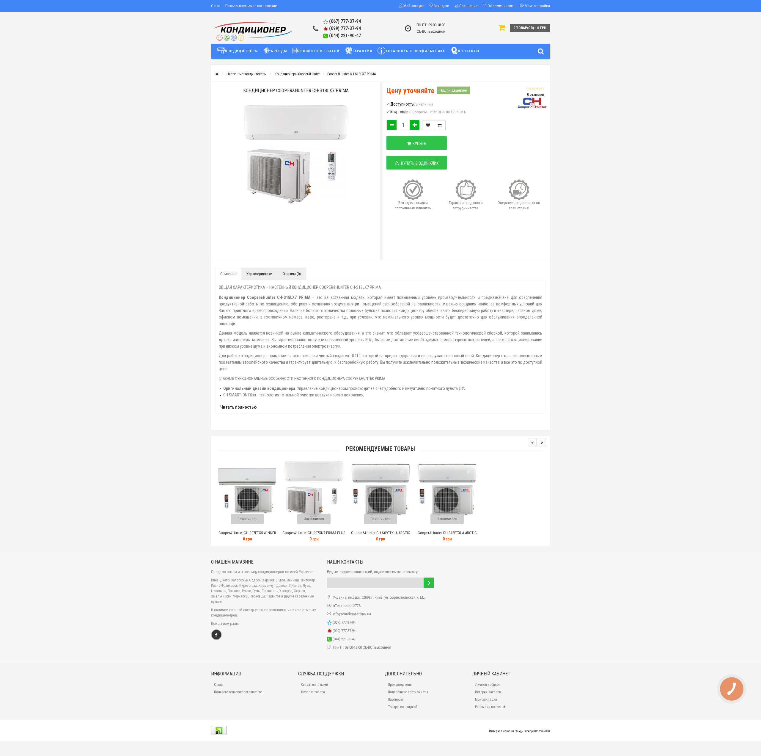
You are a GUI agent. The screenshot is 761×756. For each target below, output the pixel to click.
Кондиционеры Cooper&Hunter (297, 74)
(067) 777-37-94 (344, 21)
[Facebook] (216, 634)
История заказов (488, 692)
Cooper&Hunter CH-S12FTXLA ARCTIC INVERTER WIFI (447, 535)
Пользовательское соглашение (251, 6)
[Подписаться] (429, 583)
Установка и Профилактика (415, 51)
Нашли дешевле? (454, 90)
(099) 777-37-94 (344, 28)
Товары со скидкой (402, 707)
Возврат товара (313, 692)
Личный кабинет (487, 685)
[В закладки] (428, 125)
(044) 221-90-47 (344, 35)
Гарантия (362, 51)
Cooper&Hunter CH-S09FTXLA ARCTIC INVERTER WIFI (380, 535)
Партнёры (395, 699)
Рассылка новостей (490, 707)
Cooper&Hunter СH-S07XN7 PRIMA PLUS (313, 533)
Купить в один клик (418, 163)
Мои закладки (486, 699)
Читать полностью (238, 407)
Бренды (279, 51)
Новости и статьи (319, 51)
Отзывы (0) (292, 274)
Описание (228, 274)
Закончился (247, 519)
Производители (400, 685)
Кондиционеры (241, 51)
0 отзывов (535, 94)
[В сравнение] (440, 125)
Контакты (468, 51)
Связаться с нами (314, 685)
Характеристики (259, 274)
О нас (215, 6)
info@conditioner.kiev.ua (352, 614)
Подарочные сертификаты (408, 692)
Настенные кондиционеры (247, 74)
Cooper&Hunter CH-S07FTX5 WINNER (247, 533)
